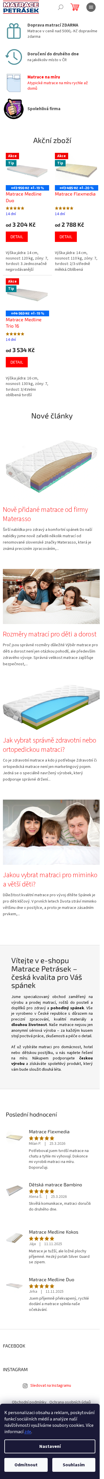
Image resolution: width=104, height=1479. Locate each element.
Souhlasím (74, 1465)
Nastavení (50, 1446)
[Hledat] (60, 7)
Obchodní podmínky (29, 1402)
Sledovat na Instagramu (50, 1385)
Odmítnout (26, 1465)
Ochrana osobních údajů (70, 1402)
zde (27, 1432)
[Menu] (91, 7)
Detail (16, 236)
